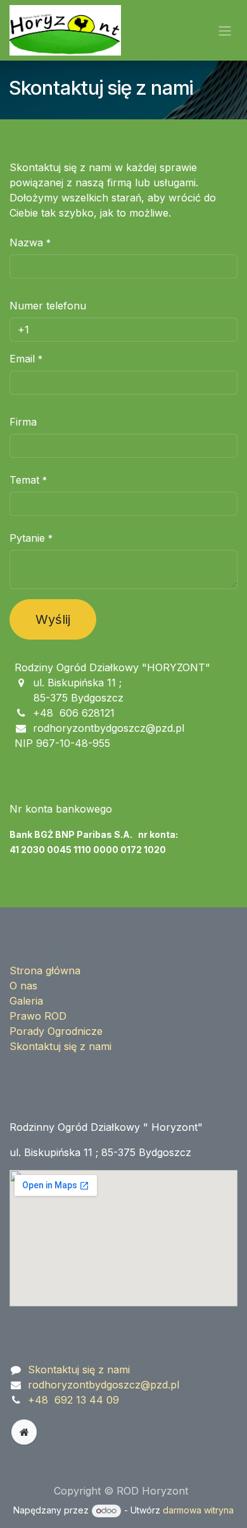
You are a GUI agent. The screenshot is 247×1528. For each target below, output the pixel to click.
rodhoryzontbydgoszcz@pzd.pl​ (103, 1384)
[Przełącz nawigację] (225, 30)
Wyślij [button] (52, 619)
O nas (23, 985)
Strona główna (45, 970)
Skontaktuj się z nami (60, 1046)
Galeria (26, 1000)
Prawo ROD (38, 1016)
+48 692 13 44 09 (73, 1400)
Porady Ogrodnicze (56, 1031)
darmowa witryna (198, 1510)
